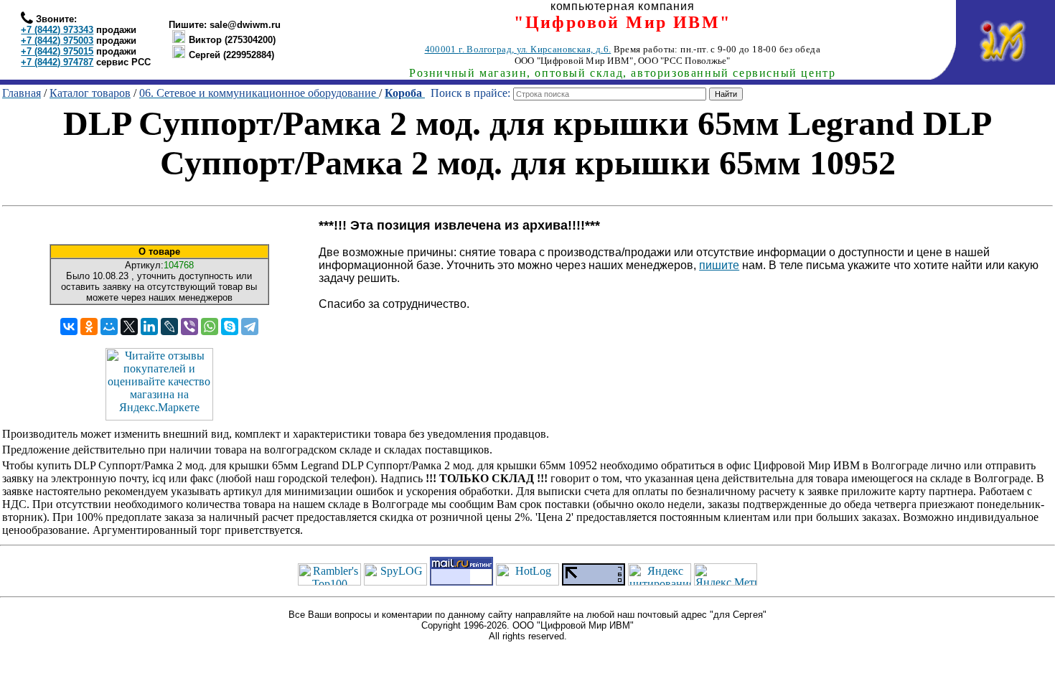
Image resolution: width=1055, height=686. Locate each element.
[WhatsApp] (209, 326)
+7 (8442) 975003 (57, 40)
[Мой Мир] (109, 326)
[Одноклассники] (89, 326)
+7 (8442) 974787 (57, 62)
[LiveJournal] (169, 326)
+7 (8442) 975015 (57, 51)
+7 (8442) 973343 (57, 29)
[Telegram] (249, 326)
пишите (719, 265)
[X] (129, 326)
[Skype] (229, 326)
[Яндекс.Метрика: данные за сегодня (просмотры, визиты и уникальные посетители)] (725, 574)
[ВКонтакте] (69, 326)
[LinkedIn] (149, 326)
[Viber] (189, 326)
